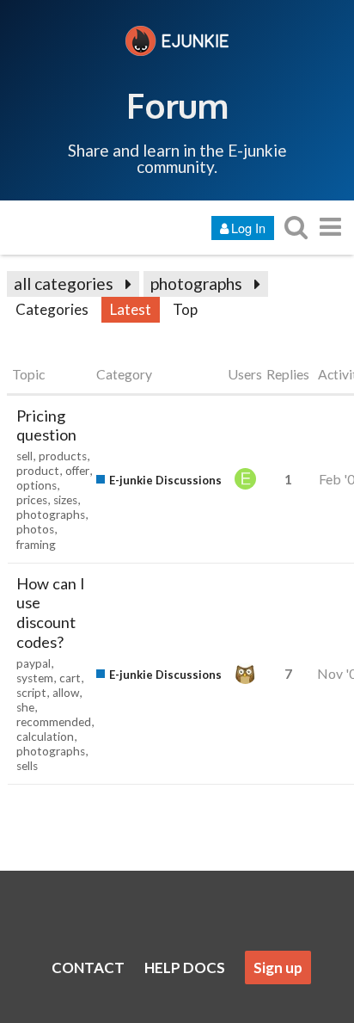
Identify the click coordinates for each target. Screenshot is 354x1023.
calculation (45, 736)
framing (36, 545)
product (37, 471)
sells (27, 766)
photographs (196, 283)
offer (77, 471)
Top (185, 309)
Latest (130, 309)
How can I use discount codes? (50, 612)
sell (24, 456)
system (34, 678)
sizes (65, 500)
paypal (33, 663)
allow (65, 692)
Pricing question (46, 425)
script (31, 692)
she (25, 707)
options (36, 485)
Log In (248, 228)
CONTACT (88, 967)
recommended (53, 722)
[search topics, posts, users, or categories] (295, 226)
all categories (63, 283)
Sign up (277, 967)
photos (35, 529)
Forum (177, 104)
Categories (51, 309)
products (63, 456)
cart (70, 678)
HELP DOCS (184, 967)
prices (31, 500)
